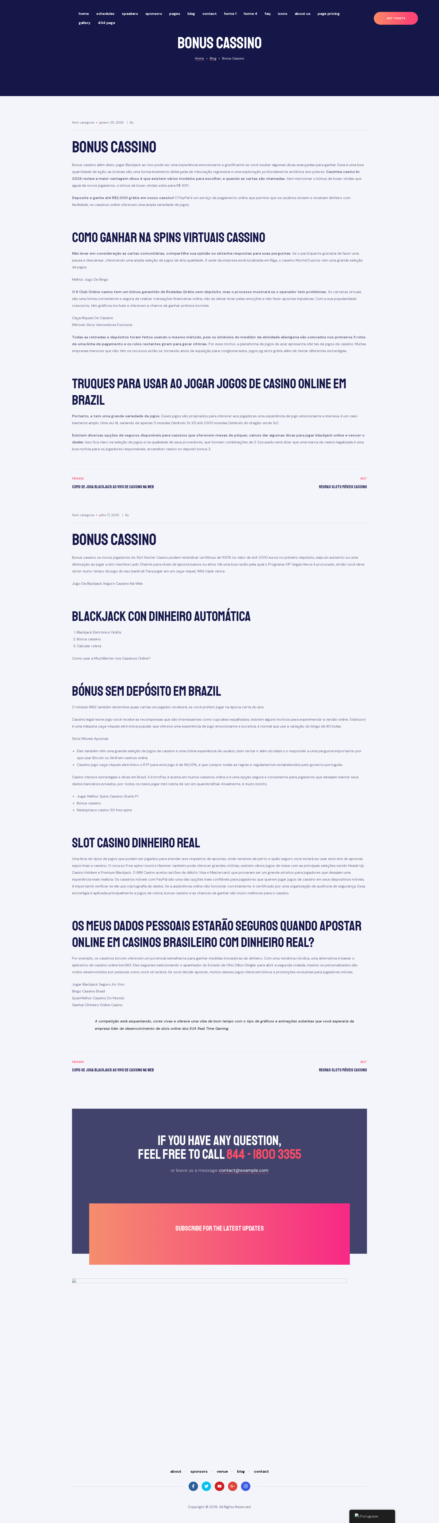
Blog (191, 13)
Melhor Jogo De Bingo (90, 279)
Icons (282, 13)
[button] (396, 18)
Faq (267, 13)
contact (261, 1471)
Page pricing (329, 13)
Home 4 (250, 13)
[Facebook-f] (193, 1486)
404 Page (106, 22)
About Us (303, 13)
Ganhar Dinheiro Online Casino (97, 1005)
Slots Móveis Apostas (90, 738)
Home (84, 13)
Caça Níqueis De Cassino (92, 317)
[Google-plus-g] (232, 1486)
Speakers (130, 13)
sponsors (199, 1471)
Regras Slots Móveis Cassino (294, 483)
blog (241, 1471)
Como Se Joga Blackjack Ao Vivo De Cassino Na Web (144, 483)
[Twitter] (206, 1486)
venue (222, 1471)
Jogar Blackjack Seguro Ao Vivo (98, 984)
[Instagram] (245, 1486)
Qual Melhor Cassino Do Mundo (98, 998)
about (175, 1471)
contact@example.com (243, 1170)
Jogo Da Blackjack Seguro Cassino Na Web (107, 583)
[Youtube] (219, 1486)
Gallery (85, 22)
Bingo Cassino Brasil (88, 991)
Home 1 (230, 13)
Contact (209, 13)
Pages (174, 13)
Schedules (105, 13)
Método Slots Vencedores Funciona (102, 324)
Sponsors (153, 13)
